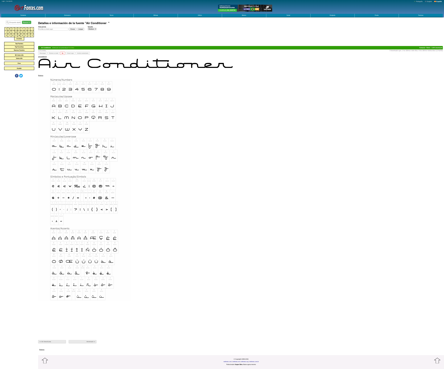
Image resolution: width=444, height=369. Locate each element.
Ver (62, 53)
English (429, 1)
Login (3, 1)
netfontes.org (244, 361)
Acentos (19, 39)
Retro (428, 48)
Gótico (200, 15)
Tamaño (90, 27)
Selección (19, 58)
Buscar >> (26, 22)
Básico (244, 15)
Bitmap (156, 15)
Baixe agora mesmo (249, 364)
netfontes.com (227, 361)
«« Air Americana (45, 341)
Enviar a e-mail (53, 53)
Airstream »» (90, 341)
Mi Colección (19, 55)
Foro (19, 63)
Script (288, 15)
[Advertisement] (19, 95)
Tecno (111, 15)
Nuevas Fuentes (19, 50)
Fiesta (377, 15)
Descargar (43, 53)
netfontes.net (236, 361)
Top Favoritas (19, 47)
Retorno (40, 75)
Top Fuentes (19, 43)
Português (419, 1)
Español (439, 1)
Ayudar (19, 68)
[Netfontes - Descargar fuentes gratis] (29, 7)
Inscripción (9, 1)
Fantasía (23, 15)
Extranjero (67, 15)
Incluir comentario (82, 53)
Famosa (420, 15)
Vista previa (42, 27)
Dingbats (332, 15)
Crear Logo (70, 53)
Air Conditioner (46, 48)
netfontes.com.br (254, 361)
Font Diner (71, 47)
